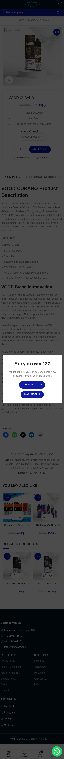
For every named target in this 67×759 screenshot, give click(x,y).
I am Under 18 (32, 395)
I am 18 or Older (32, 385)
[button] (57, 751)
